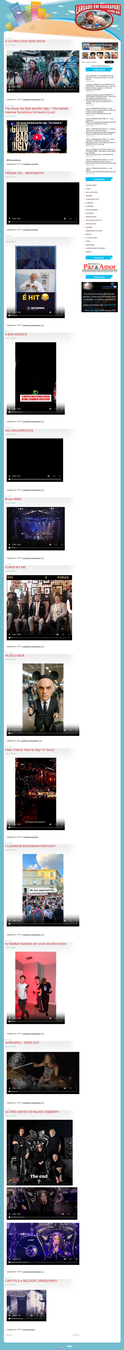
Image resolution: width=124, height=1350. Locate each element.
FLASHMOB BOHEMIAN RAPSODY (30, 846)
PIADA (88, 241)
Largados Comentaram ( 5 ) (33, 646)
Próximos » (76, 1335)
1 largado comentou (30, 164)
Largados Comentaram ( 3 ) (33, 421)
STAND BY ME (15, 567)
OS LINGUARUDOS (19, 430)
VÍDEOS (88, 252)
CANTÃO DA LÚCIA (92, 199)
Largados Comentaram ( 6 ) (33, 325)
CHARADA (89, 203)
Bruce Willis (13, 499)
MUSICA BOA (14, 655)
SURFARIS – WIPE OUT (22, 1042)
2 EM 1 (88, 189)
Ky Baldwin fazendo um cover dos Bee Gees (35, 943)
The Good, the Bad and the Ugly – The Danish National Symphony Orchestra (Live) (36, 110)
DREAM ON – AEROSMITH (24, 173)
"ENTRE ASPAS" (91, 185)
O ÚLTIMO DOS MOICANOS (25, 41)
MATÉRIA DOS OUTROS (94, 231)
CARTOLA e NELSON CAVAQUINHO (31, 1281)
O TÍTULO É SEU (91, 238)
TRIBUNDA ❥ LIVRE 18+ (100, 108)
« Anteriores (7, 1335)
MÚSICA (13, 45)
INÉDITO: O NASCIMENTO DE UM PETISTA (100, 95)
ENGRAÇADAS (91, 217)
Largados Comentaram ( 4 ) (33, 99)
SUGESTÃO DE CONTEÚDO (95, 248)
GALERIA (89, 227)
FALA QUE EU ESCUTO (94, 220)
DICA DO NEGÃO (91, 210)
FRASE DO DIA (91, 224)
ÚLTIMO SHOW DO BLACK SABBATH (32, 1112)
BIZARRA (89, 196)
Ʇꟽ (87, 76)
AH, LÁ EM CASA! (92, 192)
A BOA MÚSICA (16, 334)
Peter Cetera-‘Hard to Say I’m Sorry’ (30, 750)
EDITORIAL (90, 213)
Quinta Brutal (90, 245)
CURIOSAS (90, 206)
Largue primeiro (29, 1329)
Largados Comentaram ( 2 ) (31, 741)
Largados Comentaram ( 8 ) (33, 935)
